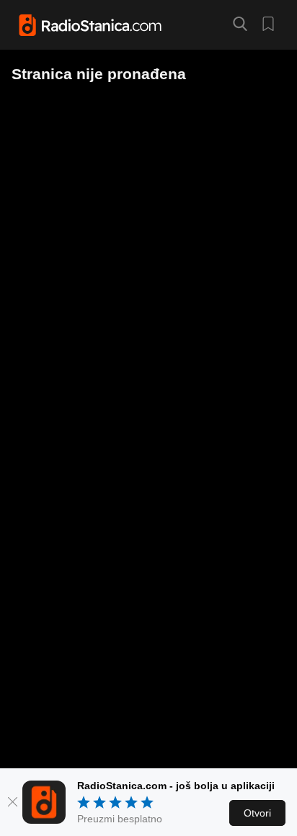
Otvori (257, 813)
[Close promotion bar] (12, 802)
